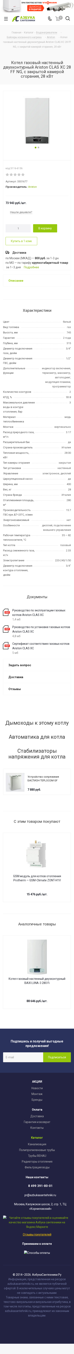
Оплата (37, 1109)
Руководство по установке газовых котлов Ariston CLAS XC (41, 629)
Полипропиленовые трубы (37, 1150)
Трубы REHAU (37, 1155)
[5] (23, 174)
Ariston (32, 186)
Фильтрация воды (37, 1167)
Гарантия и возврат (37, 1122)
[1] (7, 174)
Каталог (37, 1137)
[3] (15, 174)
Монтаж (37, 1094)
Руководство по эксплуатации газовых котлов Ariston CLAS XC (38, 613)
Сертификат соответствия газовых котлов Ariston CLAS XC (40, 646)
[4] (19, 174)
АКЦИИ (37, 1081)
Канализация (37, 1144)
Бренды (37, 1099)
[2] (11, 174)
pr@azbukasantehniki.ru (40, 1195)
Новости (37, 1088)
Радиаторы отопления (37, 1161)
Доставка (37, 1116)
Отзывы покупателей (37, 1234)
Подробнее (31, 267)
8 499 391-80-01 (40, 1186)
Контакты (37, 1127)
